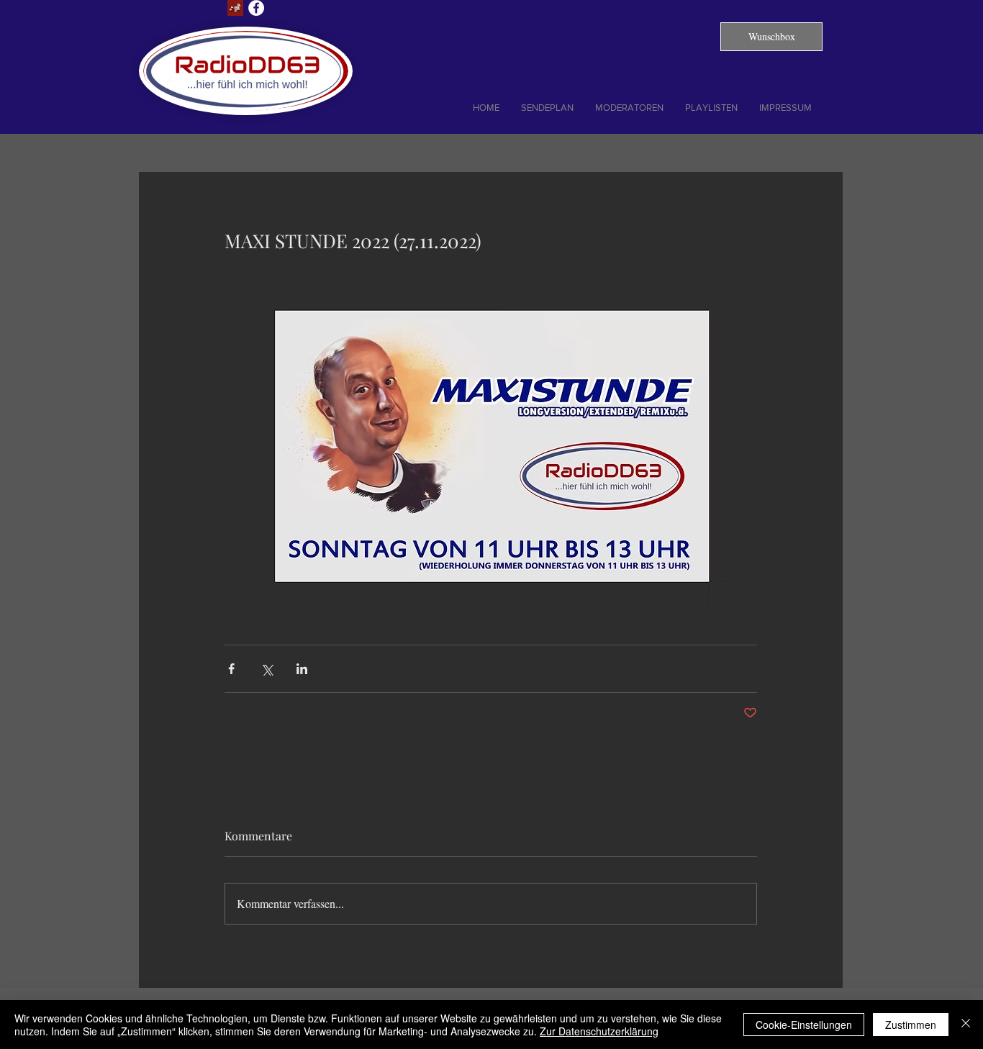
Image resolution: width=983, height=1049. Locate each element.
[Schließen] (965, 1024)
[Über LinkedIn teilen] (302, 669)
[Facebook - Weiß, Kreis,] (256, 8)
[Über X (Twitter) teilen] (266, 669)
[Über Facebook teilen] (231, 669)
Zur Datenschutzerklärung (599, 1031)
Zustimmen (910, 1024)
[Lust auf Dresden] (235, 8)
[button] (771, 36)
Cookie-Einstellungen (804, 1024)
